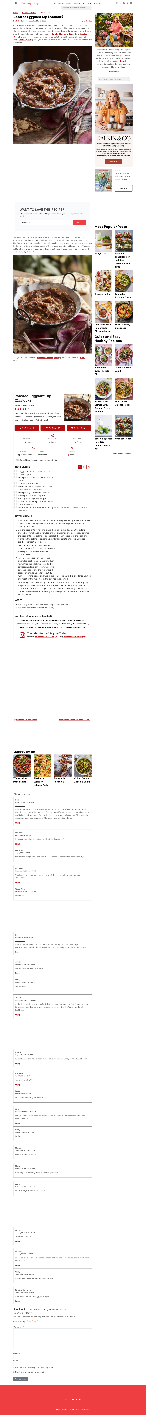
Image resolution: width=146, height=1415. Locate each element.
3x (89, 467)
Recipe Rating (19, 1321)
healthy (124, 61)
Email (16, 1360)
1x (80, 467)
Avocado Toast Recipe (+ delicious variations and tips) (123, 260)
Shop (89, 3)
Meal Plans (77, 3)
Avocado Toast (123, 438)
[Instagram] (117, 3)
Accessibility (85, 1409)
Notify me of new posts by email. (29, 1372)
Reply (17, 822)
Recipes (68, 3)
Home (15, 13)
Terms (78, 1409)
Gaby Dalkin (21, 21)
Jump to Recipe (85, 21)
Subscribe (97, 3)
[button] (16, 409)
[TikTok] (120, 3)
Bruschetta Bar (103, 294)
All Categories (29, 13)
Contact (64, 1409)
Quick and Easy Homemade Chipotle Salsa (103, 328)
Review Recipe (80, 428)
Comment (18, 1327)
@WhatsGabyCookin (44, 636)
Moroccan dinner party (48, 357)
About (58, 1409)
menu (82, 357)
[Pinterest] (131, 3)
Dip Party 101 (25, 39)
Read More (114, 71)
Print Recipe (26, 428)
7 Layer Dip (100, 253)
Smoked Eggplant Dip (62, 34)
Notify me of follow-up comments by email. (34, 1367)
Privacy (71, 1409)
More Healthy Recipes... (123, 453)
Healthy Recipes (59, 3)
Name (16, 1353)
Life (84, 3)
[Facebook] (124, 3)
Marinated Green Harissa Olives (74, 719)
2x (84, 467)
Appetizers (45, 13)
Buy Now (123, 188)
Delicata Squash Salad (26, 719)
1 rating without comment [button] (53, 1309)
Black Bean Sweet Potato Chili (102, 371)
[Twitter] (127, 3)
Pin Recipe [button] (53, 428)
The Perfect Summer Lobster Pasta (41, 781)
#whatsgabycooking (73, 636)
